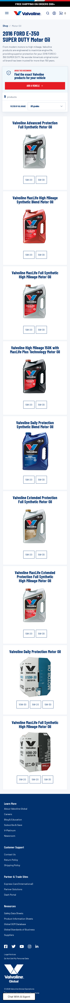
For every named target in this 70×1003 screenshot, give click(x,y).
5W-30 (41, 179)
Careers (8, 814)
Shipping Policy (12, 865)
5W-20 (28, 179)
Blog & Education (13, 819)
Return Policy (11, 859)
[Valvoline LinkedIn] (36, 946)
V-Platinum (10, 830)
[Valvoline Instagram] (29, 946)
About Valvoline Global (15, 808)
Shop (5, 25)
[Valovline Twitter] (14, 946)
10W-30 (22, 704)
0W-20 (22, 779)
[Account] (54, 13)
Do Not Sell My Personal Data (16, 958)
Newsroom (9, 835)
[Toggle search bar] (47, 13)
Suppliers (9, 934)
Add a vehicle (33, 85)
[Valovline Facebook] (5, 946)
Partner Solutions (13, 889)
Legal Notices (10, 954)
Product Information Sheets (18, 918)
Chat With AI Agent (19, 996)
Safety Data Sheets (13, 913)
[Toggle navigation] (7, 12)
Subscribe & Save (13, 824)
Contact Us (10, 854)
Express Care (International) (18, 883)
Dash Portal (10, 894)
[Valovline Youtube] (22, 946)
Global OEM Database (15, 924)
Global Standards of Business (19, 929)
